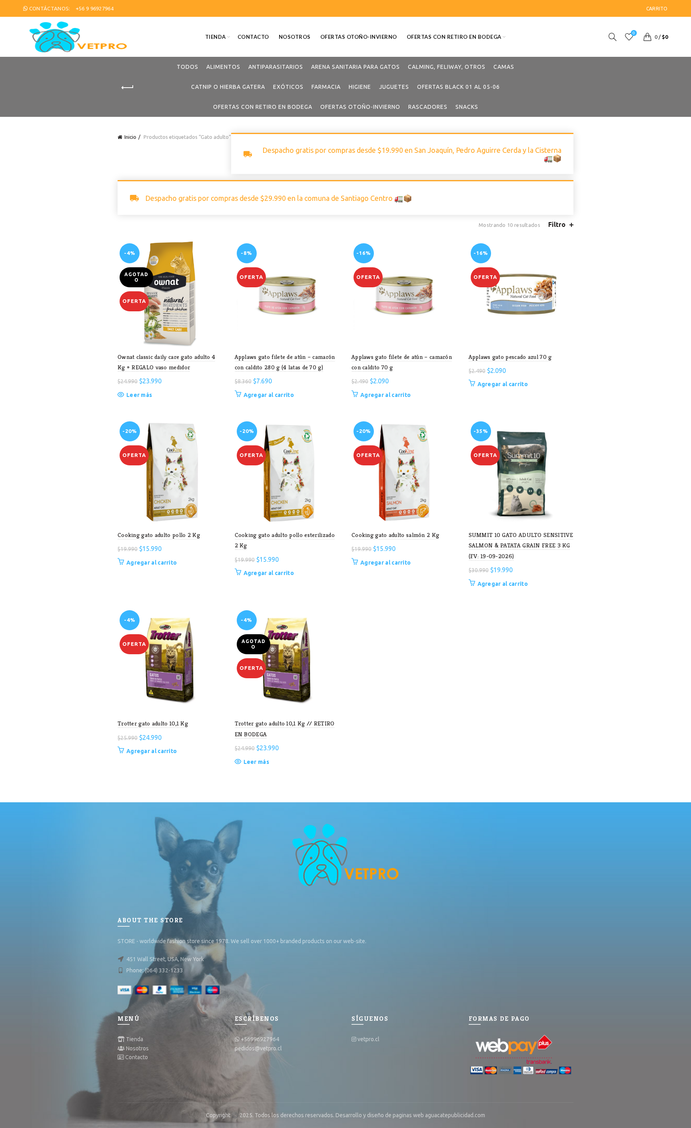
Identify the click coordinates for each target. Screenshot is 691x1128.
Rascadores (427, 107)
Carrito (657, 8)
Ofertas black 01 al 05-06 (458, 87)
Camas (503, 67)
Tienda (215, 37)
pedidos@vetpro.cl (258, 1048)
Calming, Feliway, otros (446, 67)
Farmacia (326, 87)
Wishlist (634, 33)
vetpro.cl (368, 1039)
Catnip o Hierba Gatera (228, 87)
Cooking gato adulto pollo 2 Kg (159, 535)
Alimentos (223, 67)
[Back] (128, 88)
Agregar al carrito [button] (269, 395)
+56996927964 (260, 1039)
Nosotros (295, 37)
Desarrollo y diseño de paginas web (380, 1115)
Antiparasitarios (275, 67)
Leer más (139, 395)
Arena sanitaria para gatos (355, 67)
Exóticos (288, 87)
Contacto (253, 37)
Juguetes (394, 87)
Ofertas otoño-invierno (358, 37)
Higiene (360, 87)
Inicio (130, 137)
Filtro (556, 224)
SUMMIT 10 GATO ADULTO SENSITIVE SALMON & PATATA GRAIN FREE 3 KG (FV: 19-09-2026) (521, 545)
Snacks (466, 107)
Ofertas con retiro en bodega (454, 37)
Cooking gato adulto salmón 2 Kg (395, 535)
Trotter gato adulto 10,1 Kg (153, 723)
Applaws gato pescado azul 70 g (510, 357)
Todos (187, 67)
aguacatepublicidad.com (455, 1115)
